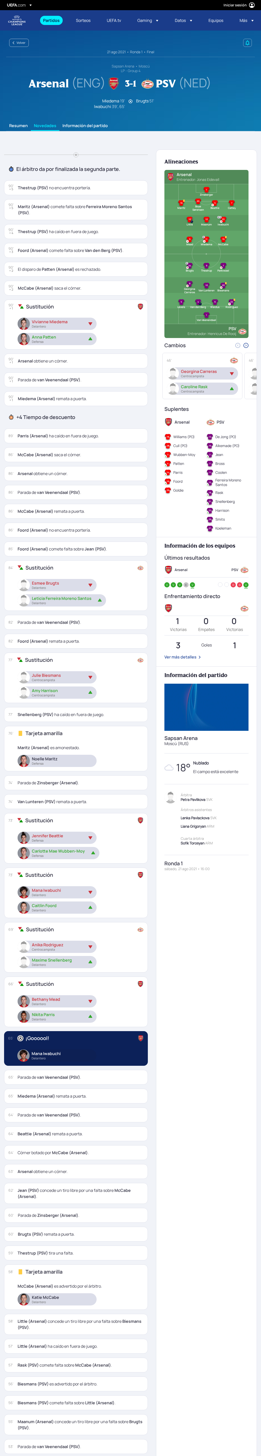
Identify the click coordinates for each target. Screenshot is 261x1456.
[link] (51, 20)
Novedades (45, 126)
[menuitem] (53, 20)
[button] (148, 20)
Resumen (18, 126)
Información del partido (85, 126)
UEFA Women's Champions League (17, 20)
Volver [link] (21, 43)
